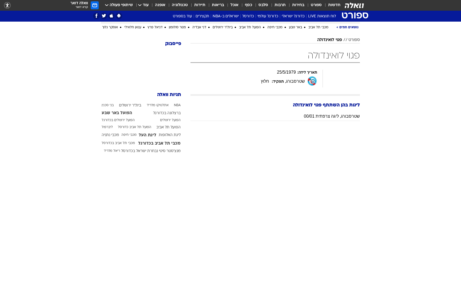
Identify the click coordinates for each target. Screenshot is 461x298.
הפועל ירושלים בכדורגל (118, 120)
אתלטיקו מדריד (158, 105)
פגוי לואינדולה (329, 40)
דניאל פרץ (155, 27)
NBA (177, 105)
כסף (248, 5)
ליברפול (107, 127)
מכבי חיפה (275, 27)
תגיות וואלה (169, 95)
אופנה (160, 5)
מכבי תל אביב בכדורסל (118, 143)
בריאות (218, 5)
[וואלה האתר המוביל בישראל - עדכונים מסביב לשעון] (354, 5)
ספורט (316, 5)
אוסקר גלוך (110, 27)
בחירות (298, 5)
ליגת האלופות (170, 135)
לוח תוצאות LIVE (322, 16)
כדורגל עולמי (267, 16)
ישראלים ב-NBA (226, 16)
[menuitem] (331, 5)
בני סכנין (108, 105)
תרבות (280, 5)
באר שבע (295, 27)
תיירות (199, 5)
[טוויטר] (104, 16)
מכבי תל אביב (318, 27)
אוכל (234, 5)
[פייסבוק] (96, 16)
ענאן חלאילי (132, 27)
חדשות (334, 5)
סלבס (263, 5)
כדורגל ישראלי (293, 16)
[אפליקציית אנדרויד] (119, 16)
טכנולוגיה (180, 5)
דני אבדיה (199, 27)
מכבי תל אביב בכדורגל (159, 143)
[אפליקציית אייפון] (111, 16)
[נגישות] (7, 5)
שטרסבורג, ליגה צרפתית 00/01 (332, 116)
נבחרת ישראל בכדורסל (139, 151)
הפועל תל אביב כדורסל (134, 127)
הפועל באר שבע (117, 113)
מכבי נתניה (110, 135)
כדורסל (248, 16)
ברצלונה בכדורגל (167, 113)
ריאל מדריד (112, 151)
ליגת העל (147, 135)
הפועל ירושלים (170, 120)
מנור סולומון (177, 27)
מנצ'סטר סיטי (170, 151)
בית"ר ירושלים (223, 27)
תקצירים (202, 16)
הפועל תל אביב (250, 27)
